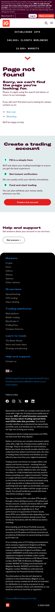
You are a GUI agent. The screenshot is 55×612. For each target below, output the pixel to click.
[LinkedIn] (32, 401)
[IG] (6, 23)
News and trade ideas (16, 344)
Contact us (11, 361)
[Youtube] (26, 401)
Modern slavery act (35, 381)
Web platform (12, 313)
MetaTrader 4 (12, 321)
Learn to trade (16, 335)
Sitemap (13, 378)
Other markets (13, 282)
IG (7, 378)
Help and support (18, 356)
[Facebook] (7, 401)
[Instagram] (13, 401)
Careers (9, 598)
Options (9, 278)
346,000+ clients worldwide (27, 40)
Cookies (10, 381)
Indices (9, 270)
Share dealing (12, 302)
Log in (33, 16)
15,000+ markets (27, 48)
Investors (20, 381)
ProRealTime (12, 325)
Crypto (9, 263)
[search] (46, 23)
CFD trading (11, 298)
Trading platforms (18, 308)
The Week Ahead (14, 340)
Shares (9, 274)
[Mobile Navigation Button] (51, 23)
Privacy (45, 378)
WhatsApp (11, 116)
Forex (8, 267)
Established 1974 (27, 32)
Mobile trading (13, 317)
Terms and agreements (29, 378)
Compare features (14, 329)
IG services (13, 289)
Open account (46, 16)
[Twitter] (20, 401)
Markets (11, 258)
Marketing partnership (25, 598)
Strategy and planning (16, 348)
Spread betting (13, 294)
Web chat (11, 112)
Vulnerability (12, 384)
